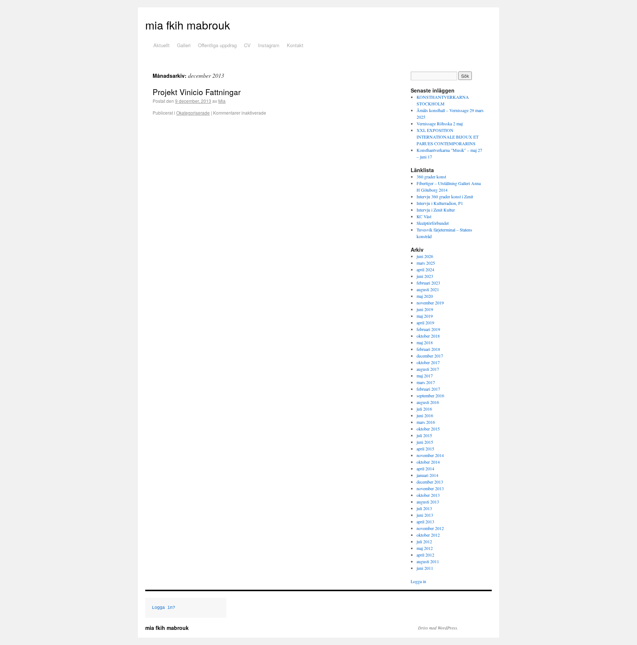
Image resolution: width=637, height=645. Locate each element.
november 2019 (430, 303)
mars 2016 (426, 422)
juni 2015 (425, 442)
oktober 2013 (428, 495)
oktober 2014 (428, 462)
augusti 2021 (428, 289)
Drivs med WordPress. (438, 628)
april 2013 (425, 521)
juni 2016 (425, 415)
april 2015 (425, 449)
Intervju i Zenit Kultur (436, 210)
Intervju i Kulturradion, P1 (440, 203)
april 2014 (425, 468)
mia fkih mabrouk (187, 25)
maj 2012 (425, 548)
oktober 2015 (428, 429)
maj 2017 (425, 376)
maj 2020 (425, 296)
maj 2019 (425, 316)
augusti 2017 (428, 369)
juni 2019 (425, 309)
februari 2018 (428, 349)
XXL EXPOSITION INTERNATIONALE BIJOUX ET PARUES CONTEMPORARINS (447, 136)
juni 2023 (425, 276)
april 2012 (425, 555)
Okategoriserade (193, 112)
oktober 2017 (428, 362)
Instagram (268, 45)
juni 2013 (425, 515)
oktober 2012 (428, 535)
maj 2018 (425, 342)
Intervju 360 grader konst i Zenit (445, 196)
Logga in (418, 581)
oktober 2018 (428, 336)
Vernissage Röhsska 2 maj (440, 123)
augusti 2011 (428, 561)
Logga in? (163, 607)
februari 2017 (428, 389)
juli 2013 (424, 508)
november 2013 (430, 488)
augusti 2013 (428, 502)
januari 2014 (427, 475)
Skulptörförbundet (433, 223)
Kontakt (295, 45)
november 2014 (430, 455)
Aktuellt (161, 45)
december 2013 (430, 482)
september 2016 (430, 395)
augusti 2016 (428, 402)
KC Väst (424, 216)
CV (247, 45)
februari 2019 (428, 329)
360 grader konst (431, 176)
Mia (222, 101)
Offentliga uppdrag (217, 45)
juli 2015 (424, 435)
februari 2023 (428, 283)
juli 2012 (424, 541)
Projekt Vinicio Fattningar (197, 91)
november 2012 (430, 528)
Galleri (184, 45)
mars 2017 (426, 382)
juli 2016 (424, 409)
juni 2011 (425, 568)
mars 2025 (426, 263)
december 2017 (430, 356)
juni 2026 (425, 256)
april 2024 (425, 269)
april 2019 (425, 322)
